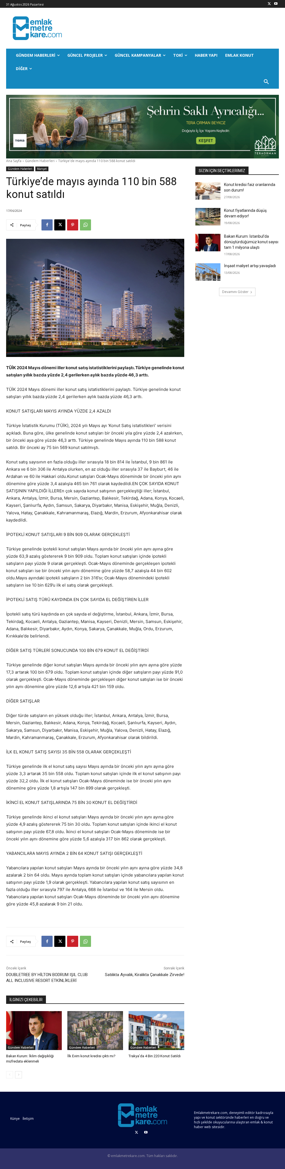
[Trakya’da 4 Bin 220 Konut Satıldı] (156, 1030)
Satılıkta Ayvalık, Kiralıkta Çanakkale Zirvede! (144, 974)
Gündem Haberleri (40, 160)
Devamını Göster (235, 291)
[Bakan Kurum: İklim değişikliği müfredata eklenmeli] (34, 1030)
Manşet (42, 169)
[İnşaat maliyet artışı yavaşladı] (207, 272)
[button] (266, 82)
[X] (269, 4)
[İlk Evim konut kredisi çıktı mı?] (95, 1030)
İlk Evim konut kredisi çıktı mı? (91, 1056)
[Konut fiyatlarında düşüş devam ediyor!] (207, 216)
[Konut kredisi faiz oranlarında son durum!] (207, 191)
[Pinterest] (72, 224)
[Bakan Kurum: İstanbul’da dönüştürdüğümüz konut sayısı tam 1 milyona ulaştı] (207, 242)
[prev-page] (9, 1074)
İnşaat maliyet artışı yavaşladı (250, 266)
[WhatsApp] (85, 224)
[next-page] (18, 1074)
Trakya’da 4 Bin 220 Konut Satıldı (155, 1056)
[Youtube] (275, 4)
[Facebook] (47, 224)
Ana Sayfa (13, 160)
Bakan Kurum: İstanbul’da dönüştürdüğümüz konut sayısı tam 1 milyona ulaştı (251, 241)
